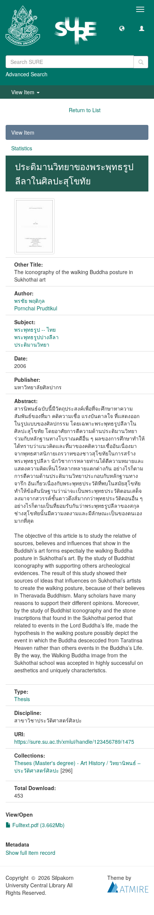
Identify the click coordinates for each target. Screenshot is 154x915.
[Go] (140, 62)
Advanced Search (26, 74)
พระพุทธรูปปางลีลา (36, 337)
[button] (122, 28)
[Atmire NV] (127, 886)
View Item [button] (23, 92)
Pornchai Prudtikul (35, 308)
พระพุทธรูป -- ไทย (35, 329)
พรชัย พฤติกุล (29, 300)
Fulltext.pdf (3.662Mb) (38, 825)
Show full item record (30, 852)
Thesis (22, 699)
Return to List (85, 110)
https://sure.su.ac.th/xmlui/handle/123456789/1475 (74, 741)
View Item (22, 132)
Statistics (21, 148)
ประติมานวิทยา (31, 344)
